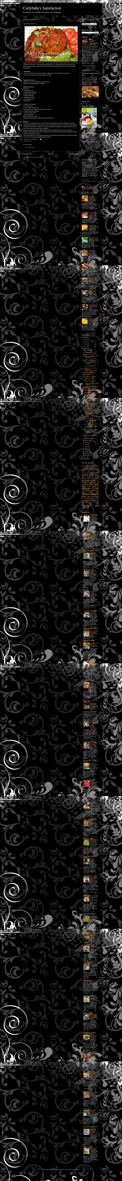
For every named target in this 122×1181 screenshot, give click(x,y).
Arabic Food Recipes (89, 661)
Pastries (97, 490)
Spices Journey (87, 1147)
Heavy (84, 484)
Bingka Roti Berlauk (90, 404)
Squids (97, 502)
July (86, 442)
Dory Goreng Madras (90, 365)
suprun (66, 1169)
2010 (85, 348)
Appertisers (96, 465)
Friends (97, 480)
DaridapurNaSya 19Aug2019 (94, 840)
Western (84, 507)
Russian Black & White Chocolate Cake (93, 306)
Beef (86, 469)
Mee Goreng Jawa (89, 424)
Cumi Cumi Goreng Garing (92, 398)
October (87, 354)
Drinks (92, 478)
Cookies (96, 475)
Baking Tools (95, 467)
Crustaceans (90, 477)
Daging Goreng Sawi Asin (91, 410)
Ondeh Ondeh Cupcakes (92, 291)
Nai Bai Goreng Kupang (91, 370)
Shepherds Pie (92, 225)
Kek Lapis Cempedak (90, 435)
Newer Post (27, 154)
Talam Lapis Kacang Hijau (92, 251)
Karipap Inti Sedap (89, 390)
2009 (85, 458)
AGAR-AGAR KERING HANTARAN (93, 572)
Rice (97, 494)
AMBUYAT (92, 964)
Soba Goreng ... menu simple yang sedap (94, 1036)
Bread (93, 471)
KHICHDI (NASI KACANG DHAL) (94, 917)
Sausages (96, 498)
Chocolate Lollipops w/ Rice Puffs (90, 357)
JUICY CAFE (86, 1109)
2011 (85, 346)
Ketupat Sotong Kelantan (93, 1093)
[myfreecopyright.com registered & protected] (90, 137)
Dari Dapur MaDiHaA (89, 995)
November (88, 352)
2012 (85, 344)
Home (51, 154)
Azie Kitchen (87, 532)
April (86, 449)
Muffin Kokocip (92, 278)
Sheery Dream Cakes (89, 945)
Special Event (88, 502)
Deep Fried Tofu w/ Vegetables (90, 413)
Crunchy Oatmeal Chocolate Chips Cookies (94, 823)
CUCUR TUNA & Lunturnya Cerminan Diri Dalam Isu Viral (94, 745)
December (88, 350)
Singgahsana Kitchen (89, 741)
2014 (85, 339)
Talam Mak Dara (93, 264)
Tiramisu (87, 416)
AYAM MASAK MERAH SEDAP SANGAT (94, 878)
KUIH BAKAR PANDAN (93, 1111)
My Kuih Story (87, 1053)
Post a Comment (29, 147)
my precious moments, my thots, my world (89, 1033)
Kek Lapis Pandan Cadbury (94, 764)
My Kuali (85, 590)
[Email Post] (40, 139)
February (87, 453)
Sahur (89, 496)
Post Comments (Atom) (36, 157)
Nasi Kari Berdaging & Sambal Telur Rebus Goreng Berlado (92, 198)
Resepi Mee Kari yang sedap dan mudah (94, 897)
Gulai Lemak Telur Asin (91, 368)
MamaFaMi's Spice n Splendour (89, 857)
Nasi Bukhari (88, 374)
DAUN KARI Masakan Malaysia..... (89, 914)
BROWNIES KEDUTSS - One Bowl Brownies (93, 1131)
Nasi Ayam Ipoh (89, 418)
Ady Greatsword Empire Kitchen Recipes (90, 933)
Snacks (87, 500)
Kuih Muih (94, 484)
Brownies (84, 473)
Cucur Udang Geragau (91, 429)
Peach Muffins (88, 408)
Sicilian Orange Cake (90, 381)
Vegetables (86, 506)
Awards (86, 467)
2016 (85, 337)
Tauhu (90, 504)
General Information (90, 482)
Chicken (29, 141)
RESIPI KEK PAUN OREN (93, 704)
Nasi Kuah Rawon (89, 406)
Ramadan (86, 494)
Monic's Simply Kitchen (90, 819)
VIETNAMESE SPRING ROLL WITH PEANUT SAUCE (93, 1016)
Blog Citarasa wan (88, 569)
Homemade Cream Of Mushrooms (93, 1075)
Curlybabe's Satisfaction (42, 7)
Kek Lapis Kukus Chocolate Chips (93, 213)
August (87, 440)
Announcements (85, 465)
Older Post (74, 154)
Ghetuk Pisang (93, 996)
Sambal (87, 498)
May (86, 447)
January (87, 455)
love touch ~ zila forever (90, 610)
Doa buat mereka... (92, 592)
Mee (83, 489)
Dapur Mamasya (88, 1091)
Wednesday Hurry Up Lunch (93, 554)
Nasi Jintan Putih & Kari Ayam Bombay (94, 319)
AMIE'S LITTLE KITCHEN (90, 515)
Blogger (77, 1169)
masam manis (87, 875)
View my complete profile (88, 65)
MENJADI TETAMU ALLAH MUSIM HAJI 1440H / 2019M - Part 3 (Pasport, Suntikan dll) (94, 785)
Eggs (97, 478)
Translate (94, 25)
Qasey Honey (87, 719)
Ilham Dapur (86, 801)
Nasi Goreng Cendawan (91, 392)
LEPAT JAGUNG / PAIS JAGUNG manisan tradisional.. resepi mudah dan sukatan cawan (90, 725)
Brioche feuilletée (92, 936)
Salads (97, 496)
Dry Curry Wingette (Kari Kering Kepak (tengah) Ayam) (94, 1056)
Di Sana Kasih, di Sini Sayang (93, 517)
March (87, 451)
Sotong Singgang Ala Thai (93, 684)
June (86, 444)
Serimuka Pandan (93, 237)
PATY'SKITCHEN (88, 1013)
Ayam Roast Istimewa (90, 376)
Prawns (90, 492)
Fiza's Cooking (87, 962)
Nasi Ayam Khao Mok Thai (94, 644)
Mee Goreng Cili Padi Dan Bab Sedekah (94, 535)
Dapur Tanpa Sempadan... (87, 701)
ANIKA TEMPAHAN (93, 1149)
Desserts (84, 478)
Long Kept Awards (89, 378)
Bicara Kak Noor (88, 980)
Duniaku (85, 894)
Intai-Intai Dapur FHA (89, 779)
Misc (92, 488)
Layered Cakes (91, 486)
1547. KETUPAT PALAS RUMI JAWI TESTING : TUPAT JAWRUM (94, 633)
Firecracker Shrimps (90, 372)
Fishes (87, 481)
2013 (85, 341)
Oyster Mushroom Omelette (89, 363)
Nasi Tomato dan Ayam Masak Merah (93, 613)
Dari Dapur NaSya (88, 838)
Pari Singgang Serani (90, 360)
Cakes (91, 473)
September (88, 438)
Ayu (92, 39)
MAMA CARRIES (92, 859)
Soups (97, 500)
